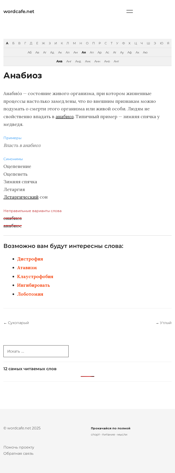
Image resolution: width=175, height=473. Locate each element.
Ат (114, 52)
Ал (67, 52)
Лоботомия (30, 294)
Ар (99, 52)
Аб (29, 52)
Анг (68, 61)
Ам (75, 52)
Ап (92, 52)
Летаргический (21, 197)
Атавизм (27, 267)
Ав (37, 52)
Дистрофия (30, 259)
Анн (97, 61)
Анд (78, 61)
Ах (137, 52)
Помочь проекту (18, 447)
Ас (107, 52)
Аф (129, 52)
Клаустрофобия (35, 276)
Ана (59, 61)
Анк (87, 61)
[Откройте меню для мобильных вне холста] (129, 11)
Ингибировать (33, 285)
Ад (52, 52)
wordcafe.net (18, 11)
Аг (44, 52)
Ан (84, 52)
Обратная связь (18, 453)
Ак (60, 52)
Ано (107, 61)
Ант (116, 61)
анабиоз (65, 116)
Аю (145, 52)
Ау (122, 52)
